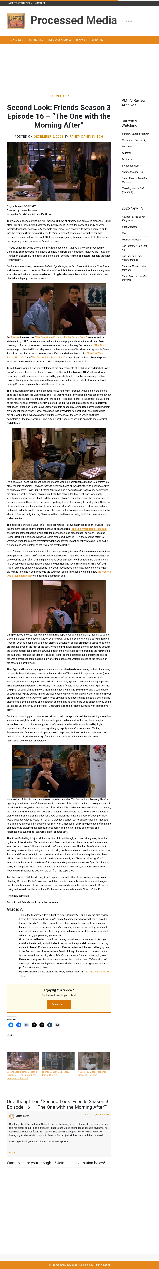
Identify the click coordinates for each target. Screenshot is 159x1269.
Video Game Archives (59, 40)
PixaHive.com (102, 1264)
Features (81, 40)
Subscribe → (59, 1004)
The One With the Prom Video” (48, 357)
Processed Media (73, 20)
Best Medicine (129, 226)
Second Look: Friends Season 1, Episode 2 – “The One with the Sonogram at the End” (22, 1075)
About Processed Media (20, 3)
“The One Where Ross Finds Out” (89, 528)
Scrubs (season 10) (132, 172)
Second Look (59, 96)
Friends (15, 337)
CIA (124, 233)
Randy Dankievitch (86, 136)
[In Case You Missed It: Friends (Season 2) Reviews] (94, 1061)
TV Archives (16, 40)
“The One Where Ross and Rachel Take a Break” (61, 337)
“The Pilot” (100, 345)
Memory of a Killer (132, 239)
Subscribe (40, 3)
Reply (12, 1152)
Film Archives (35, 40)
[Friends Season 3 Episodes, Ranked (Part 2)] (58, 1061)
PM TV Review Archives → (133, 102)
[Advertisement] (79, 69)
